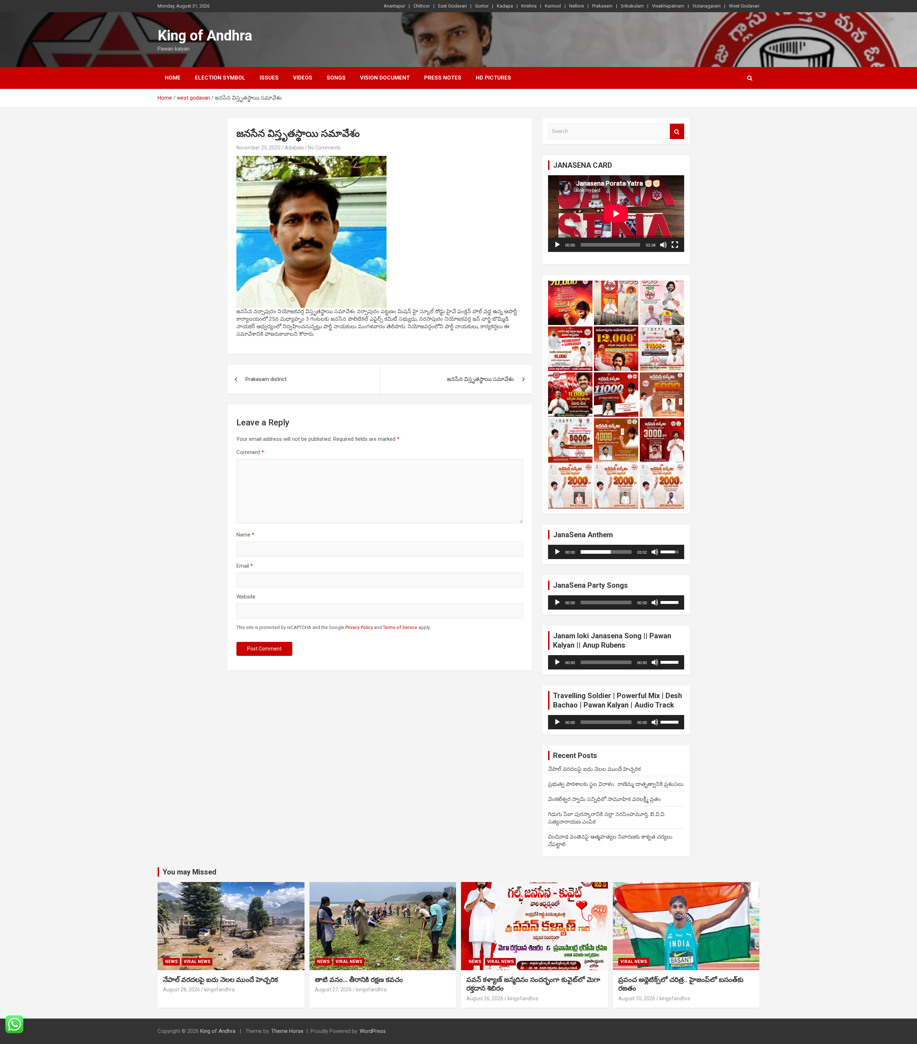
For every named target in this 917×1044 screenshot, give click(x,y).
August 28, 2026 (181, 989)
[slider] (606, 552)
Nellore (576, 6)
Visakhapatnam (668, 6)
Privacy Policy (359, 627)
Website (245, 596)
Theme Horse (287, 1031)
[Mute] (663, 244)
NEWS (171, 961)
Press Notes (442, 78)
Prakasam (602, 6)
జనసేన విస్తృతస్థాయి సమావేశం (480, 379)
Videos (302, 78)
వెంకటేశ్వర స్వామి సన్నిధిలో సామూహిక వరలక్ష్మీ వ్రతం (604, 799)
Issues (269, 78)
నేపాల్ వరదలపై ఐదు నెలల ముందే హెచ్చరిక (594, 769)
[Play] (557, 244)
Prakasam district (266, 379)
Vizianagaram (706, 6)
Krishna (529, 6)
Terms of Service (400, 627)
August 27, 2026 (333, 989)
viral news (197, 961)
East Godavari (452, 6)
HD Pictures (493, 78)
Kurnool (553, 6)
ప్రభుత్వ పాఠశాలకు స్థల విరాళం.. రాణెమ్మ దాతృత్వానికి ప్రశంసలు (615, 784)
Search (677, 131)
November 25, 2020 (258, 148)
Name (245, 534)
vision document (385, 78)
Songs (336, 78)
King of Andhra (205, 35)
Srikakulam (632, 6)
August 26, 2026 (484, 998)
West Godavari (744, 6)
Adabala (294, 148)
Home (173, 78)
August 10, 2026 (636, 998)
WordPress (373, 1031)
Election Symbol (220, 78)
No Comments (324, 148)
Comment (250, 452)
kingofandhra (219, 989)
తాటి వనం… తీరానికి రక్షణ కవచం (359, 980)
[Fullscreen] (674, 244)
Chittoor (421, 6)
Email (244, 566)
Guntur (482, 6)
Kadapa (505, 6)
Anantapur (394, 6)
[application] (616, 213)
